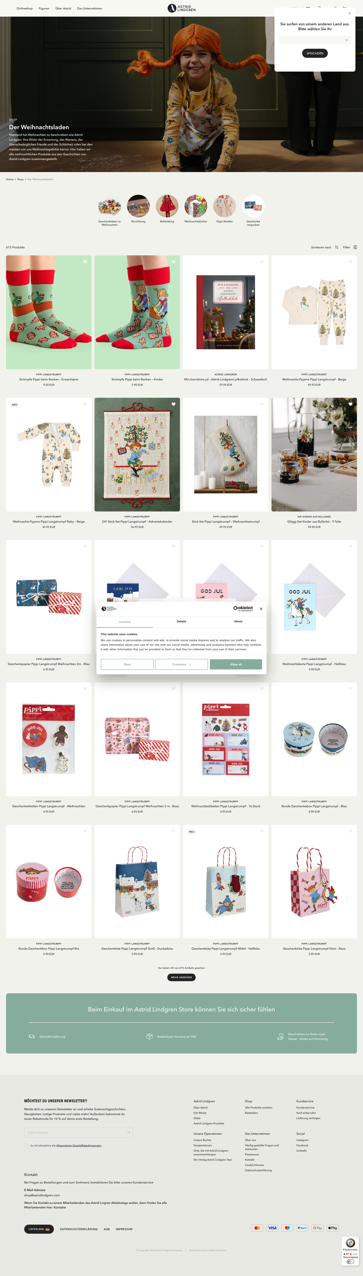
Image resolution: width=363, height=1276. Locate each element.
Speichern (315, 53)
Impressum (124, 1229)
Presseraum (252, 1154)
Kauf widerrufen (306, 1113)
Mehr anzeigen (181, 977)
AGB (107, 1229)
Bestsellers (251, 1113)
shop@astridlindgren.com (42, 1195)
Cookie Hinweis (254, 1165)
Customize (179, 664)
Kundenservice (305, 1107)
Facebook (302, 1145)
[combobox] (315, 40)
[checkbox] (26, 1145)
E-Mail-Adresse (34, 1190)
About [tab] (238, 621)
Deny (127, 664)
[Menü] (357, 1238)
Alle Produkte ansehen (258, 1107)
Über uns (250, 1140)
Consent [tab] (125, 621)
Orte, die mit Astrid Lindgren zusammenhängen (211, 1152)
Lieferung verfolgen (308, 1118)
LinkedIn (301, 1150)
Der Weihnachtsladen (40, 179)
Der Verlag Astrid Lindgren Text (213, 1159)
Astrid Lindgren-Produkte (209, 1123)
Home (9, 179)
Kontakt (249, 1159)
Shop (20, 179)
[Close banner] (261, 609)
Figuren (44, 8)
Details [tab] (181, 621)
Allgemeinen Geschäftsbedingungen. (79, 1145)
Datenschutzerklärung (258, 1170)
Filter (346, 247)
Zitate (197, 1118)
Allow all (236, 664)
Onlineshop (25, 8)
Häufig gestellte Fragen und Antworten (262, 1147)
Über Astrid (63, 8)
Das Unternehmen (89, 8)
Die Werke (200, 1113)
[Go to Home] (181, 8)
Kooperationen (203, 1145)
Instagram (302, 1140)
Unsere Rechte (202, 1140)
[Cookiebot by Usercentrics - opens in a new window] (236, 609)
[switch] (350, 1261)
